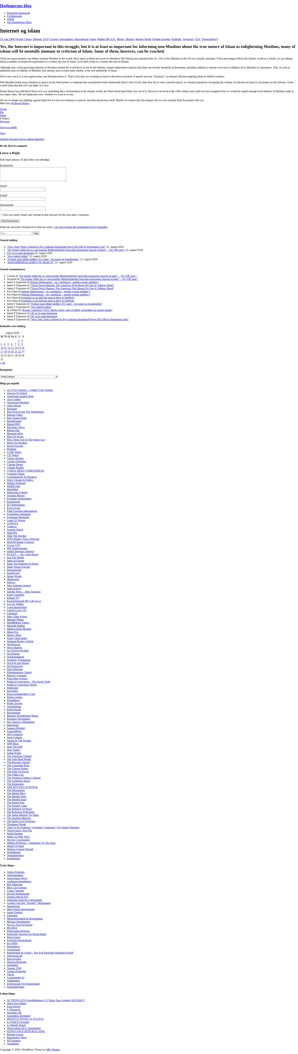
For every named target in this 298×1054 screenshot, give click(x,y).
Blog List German (17, 887)
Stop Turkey (13, 749)
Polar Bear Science (17, 678)
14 (16, 347)
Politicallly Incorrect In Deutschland (26, 934)
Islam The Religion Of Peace (22, 563)
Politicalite (12, 687)
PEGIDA (12, 927)
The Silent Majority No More (23, 815)
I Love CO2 (13, 545)
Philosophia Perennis (18, 931)
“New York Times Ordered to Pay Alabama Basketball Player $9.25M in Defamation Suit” (56, 246)
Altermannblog (15, 875)
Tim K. (11, 974)
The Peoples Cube (17, 805)
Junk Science (14, 588)
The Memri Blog (16, 793)
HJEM (10, 19)
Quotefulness (14, 706)
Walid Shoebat (15, 833)
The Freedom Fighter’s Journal (24, 777)
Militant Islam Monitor (19, 628)
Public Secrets (14, 703)
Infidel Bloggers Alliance (20, 551)
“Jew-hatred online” (18, 256)
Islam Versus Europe (18, 566)
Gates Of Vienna (16, 520)
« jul (2, 362)
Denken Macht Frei (17, 896)
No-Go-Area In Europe (19, 924)
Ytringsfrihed (208, 39)
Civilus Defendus (16, 461)
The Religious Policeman (20, 811)
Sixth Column (14, 737)
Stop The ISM (14, 746)
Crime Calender (15, 890)
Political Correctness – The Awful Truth (28, 681)
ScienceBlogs (14, 731)
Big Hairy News (16, 427)
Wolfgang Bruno (20, 103)
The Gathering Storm (18, 780)
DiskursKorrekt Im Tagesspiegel (24, 900)
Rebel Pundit (14, 709)
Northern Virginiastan (19, 659)
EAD (46, 39)
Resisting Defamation (18, 718)
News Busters (14, 647)
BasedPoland (14, 421)
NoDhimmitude (15, 656)
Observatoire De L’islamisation (24, 1028)
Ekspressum (13, 501)
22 (19, 351)
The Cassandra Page (18, 765)
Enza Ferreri (13, 1006)
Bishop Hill (13, 430)
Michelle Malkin (16, 625)
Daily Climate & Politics (20, 480)
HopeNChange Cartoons (20, 542)
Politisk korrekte (161, 39)
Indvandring (66, 39)
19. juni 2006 (7, 39)
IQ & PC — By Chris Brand (22, 554)
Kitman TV (13, 597)
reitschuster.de (14, 955)
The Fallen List (15, 774)
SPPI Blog (12, 743)
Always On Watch (17, 393)
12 (8, 347)
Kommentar (6, 165)
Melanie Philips (15, 619)
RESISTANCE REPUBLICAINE (26, 1031)
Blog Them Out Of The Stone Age (26, 439)
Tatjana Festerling (16, 971)
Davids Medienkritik (18, 893)
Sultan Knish (14, 753)
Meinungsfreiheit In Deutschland (25, 918)
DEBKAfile (13, 486)
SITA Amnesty (15, 734)
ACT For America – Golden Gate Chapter (30, 390)
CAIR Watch (14, 452)
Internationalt (81, 39)
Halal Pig (12, 532)
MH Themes (53, 1049)
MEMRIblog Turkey (18, 622)
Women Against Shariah (20, 849)
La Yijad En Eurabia (18, 1022)
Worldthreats (14, 852)
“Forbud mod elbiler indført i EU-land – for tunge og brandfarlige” (43, 259)
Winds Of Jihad (15, 846)
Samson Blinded (16, 728)
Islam (93, 39)
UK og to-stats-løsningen (20, 253)
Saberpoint (13, 725)
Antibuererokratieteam (19, 881)
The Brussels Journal (18, 762)
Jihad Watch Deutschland (20, 909)
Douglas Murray (16, 495)
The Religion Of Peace (19, 808)
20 (12, 351)
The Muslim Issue (16, 796)
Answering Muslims (18, 402)
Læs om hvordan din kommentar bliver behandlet (80, 227)
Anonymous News (17, 878)
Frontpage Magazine (18, 517)
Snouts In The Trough (19, 740)
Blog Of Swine (15, 436)
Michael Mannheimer (18, 921)
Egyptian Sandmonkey (19, 498)
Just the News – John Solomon (24, 591)
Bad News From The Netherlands (25, 411)
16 (23, 347)
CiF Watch (13, 455)
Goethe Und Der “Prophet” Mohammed (29, 903)
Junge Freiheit (14, 912)
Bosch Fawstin (15, 445)
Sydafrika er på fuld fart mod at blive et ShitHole (47, 297)
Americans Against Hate (20, 396)
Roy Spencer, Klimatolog (20, 722)
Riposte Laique (15, 1034)
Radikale (176, 39)
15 (19, 347)
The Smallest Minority (19, 818)
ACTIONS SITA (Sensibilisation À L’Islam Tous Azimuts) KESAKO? (46, 1000)
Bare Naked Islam (17, 418)
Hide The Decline (16, 535)
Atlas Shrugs (14, 405)
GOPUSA (12, 523)
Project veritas (14, 697)
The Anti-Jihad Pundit (19, 759)
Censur (27, 39)
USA (197, 39)
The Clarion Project (17, 768)
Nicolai (19, 39)
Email (3, 195)
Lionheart (12, 613)
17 (2, 351)
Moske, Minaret (125, 39)
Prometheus (13, 946)
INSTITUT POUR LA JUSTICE (25, 1018)
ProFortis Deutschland (19, 940)
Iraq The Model (15, 557)
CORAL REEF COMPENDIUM (25, 470)
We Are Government (18, 839)
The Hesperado (15, 784)
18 (5, 351)
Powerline (12, 691)
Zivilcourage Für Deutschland (23, 983)
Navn (3, 186)
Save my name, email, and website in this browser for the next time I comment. (46, 214)
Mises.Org (12, 632)
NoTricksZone (15, 666)
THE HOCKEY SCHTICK (22, 787)
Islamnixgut (13, 906)
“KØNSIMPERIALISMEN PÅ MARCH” (30, 262)
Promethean (13, 700)
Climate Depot (15, 464)
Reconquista (13, 712)
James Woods (14, 576)
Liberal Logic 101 (17, 610)
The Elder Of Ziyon (18, 771)
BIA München (15, 884)
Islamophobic (14, 570)
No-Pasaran (13, 653)
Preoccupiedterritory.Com (21, 694)
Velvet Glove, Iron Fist (19, 830)
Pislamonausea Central (19, 672)
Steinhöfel (12, 965)
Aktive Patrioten (16, 872)
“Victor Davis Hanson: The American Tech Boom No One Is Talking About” (72, 285)
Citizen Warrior (15, 458)
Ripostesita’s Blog (17, 1037)
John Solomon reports (19, 585)
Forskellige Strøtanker (19, 514)
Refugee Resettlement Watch (22, 715)
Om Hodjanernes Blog (19, 22)
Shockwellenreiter (17, 962)
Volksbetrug (13, 980)
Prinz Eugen (13, 937)
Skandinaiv (13, 1043)
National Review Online (20, 641)
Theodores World (16, 824)
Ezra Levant (13, 507)
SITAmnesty (14, 1040)
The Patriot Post (15, 802)
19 (8, 351)
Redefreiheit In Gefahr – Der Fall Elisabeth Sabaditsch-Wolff (40, 952)
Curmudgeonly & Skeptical (22, 476)
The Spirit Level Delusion (21, 821)
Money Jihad (14, 635)
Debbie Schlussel (16, 483)
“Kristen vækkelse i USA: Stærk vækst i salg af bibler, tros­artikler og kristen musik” (67, 310)
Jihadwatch (13, 579)
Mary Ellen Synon (17, 616)
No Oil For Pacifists (18, 650)
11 (5, 347)
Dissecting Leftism (17, 492)
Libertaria (12, 915)
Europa (54, 39)
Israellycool (13, 573)
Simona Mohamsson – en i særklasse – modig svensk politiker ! (64, 282)
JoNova (11, 582)
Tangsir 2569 (14, 968)
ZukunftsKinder (15, 986)
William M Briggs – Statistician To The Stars (31, 843)
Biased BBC (14, 424)
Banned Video (15, 414)
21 (16, 351)
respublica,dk (14, 1012)
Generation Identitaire (19, 1015)
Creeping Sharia (15, 473)
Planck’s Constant (16, 675)
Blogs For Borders (17, 442)
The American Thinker (19, 756)
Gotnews (12, 526)
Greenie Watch (15, 529)
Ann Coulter (14, 399)
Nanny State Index (17, 638)
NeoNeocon (13, 644)
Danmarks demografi (18, 13)
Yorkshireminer (15, 855)
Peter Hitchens (15, 669)
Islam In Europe (15, 560)
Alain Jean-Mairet (16, 1003)
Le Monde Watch (16, 1025)
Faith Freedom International (22, 511)
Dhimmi (37, 39)
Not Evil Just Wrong (18, 663)
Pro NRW (12, 943)
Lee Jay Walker (15, 604)
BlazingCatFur (15, 433)
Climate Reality (15, 467)
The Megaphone (16, 790)
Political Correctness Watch (22, 684)
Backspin (12, 408)
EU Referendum (16, 504)
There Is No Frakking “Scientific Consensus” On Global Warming (43, 827)
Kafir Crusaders (15, 594)
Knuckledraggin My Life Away (24, 601)
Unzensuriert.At (15, 977)
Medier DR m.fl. (106, 39)
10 (2, 347)
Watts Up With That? (18, 836)
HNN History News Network (23, 539)
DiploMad (12, 489)
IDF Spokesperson (17, 548)
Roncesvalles (14, 958)
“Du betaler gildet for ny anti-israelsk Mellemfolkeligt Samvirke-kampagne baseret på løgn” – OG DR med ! (66, 250)
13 (12, 347)
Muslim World (143, 39)
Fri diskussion (14, 16)
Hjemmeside (7, 205)
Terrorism (188, 39)
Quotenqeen (13, 949)
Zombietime (13, 858)
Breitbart (11, 449)
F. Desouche (14, 1009)
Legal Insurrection (17, 607)
